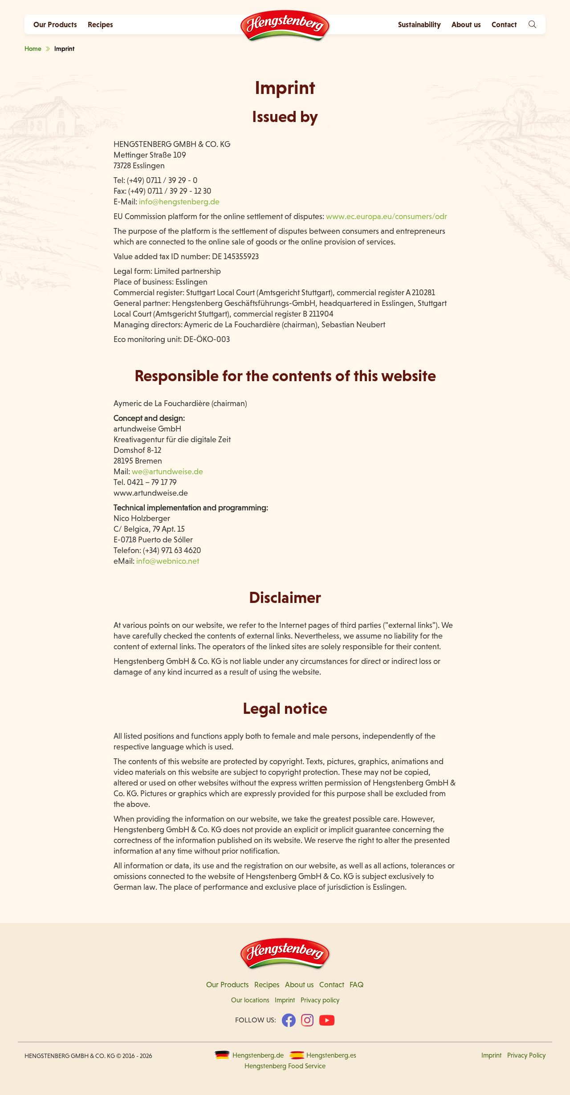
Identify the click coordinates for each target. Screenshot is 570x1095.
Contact (331, 984)
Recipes (100, 24)
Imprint (285, 1000)
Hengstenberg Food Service (285, 1066)
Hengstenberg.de (258, 1055)
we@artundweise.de (168, 471)
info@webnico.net (167, 561)
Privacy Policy (526, 1055)
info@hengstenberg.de (179, 201)
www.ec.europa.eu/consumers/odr (386, 216)
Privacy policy (320, 1000)
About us (299, 984)
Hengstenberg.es (331, 1055)
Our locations (250, 1000)
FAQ (357, 984)
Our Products (55, 24)
